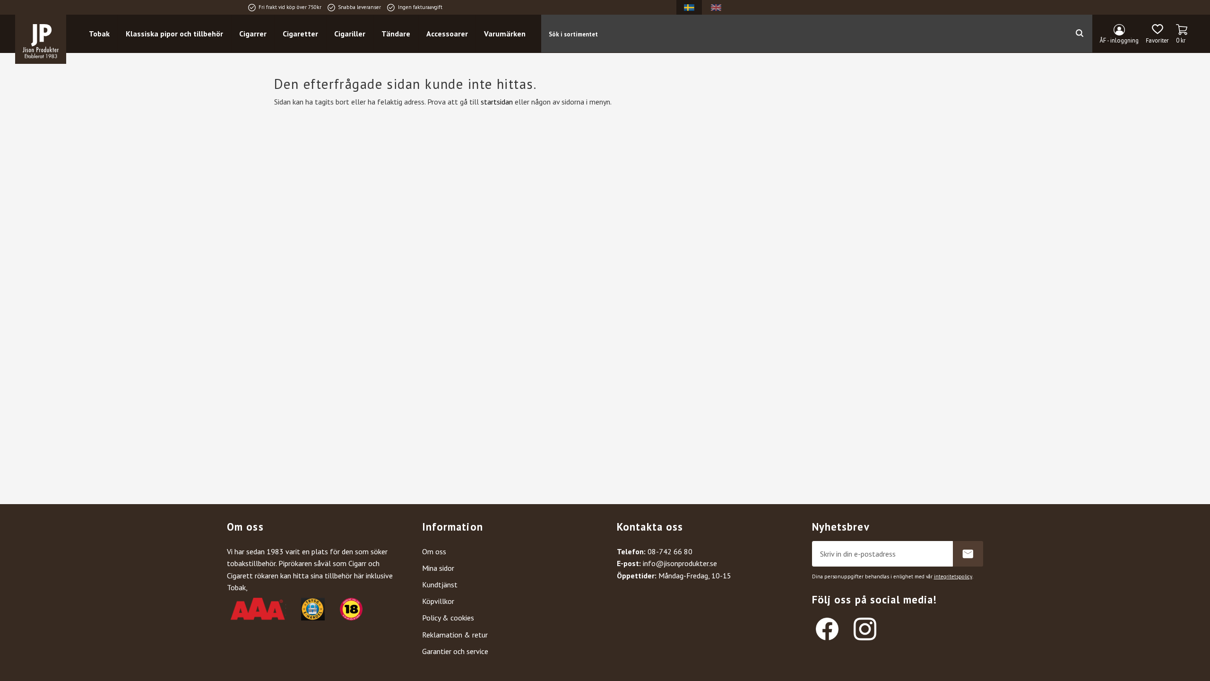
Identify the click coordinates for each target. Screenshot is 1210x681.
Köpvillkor (438, 601)
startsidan (497, 101)
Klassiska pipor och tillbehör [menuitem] (174, 33)
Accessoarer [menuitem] (447, 33)
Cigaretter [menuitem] (300, 33)
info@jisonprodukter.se (680, 563)
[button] (1157, 34)
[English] (716, 7)
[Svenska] (689, 7)
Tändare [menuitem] (395, 33)
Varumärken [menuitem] (505, 33)
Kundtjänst (440, 584)
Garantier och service (455, 651)
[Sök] (1079, 33)
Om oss (434, 551)
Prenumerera (968, 554)
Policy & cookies (448, 617)
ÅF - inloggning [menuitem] (1119, 40)
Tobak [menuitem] (99, 33)
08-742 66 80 (670, 551)
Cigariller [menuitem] (349, 33)
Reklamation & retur (455, 634)
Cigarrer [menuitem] (253, 33)
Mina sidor (438, 568)
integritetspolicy (953, 576)
